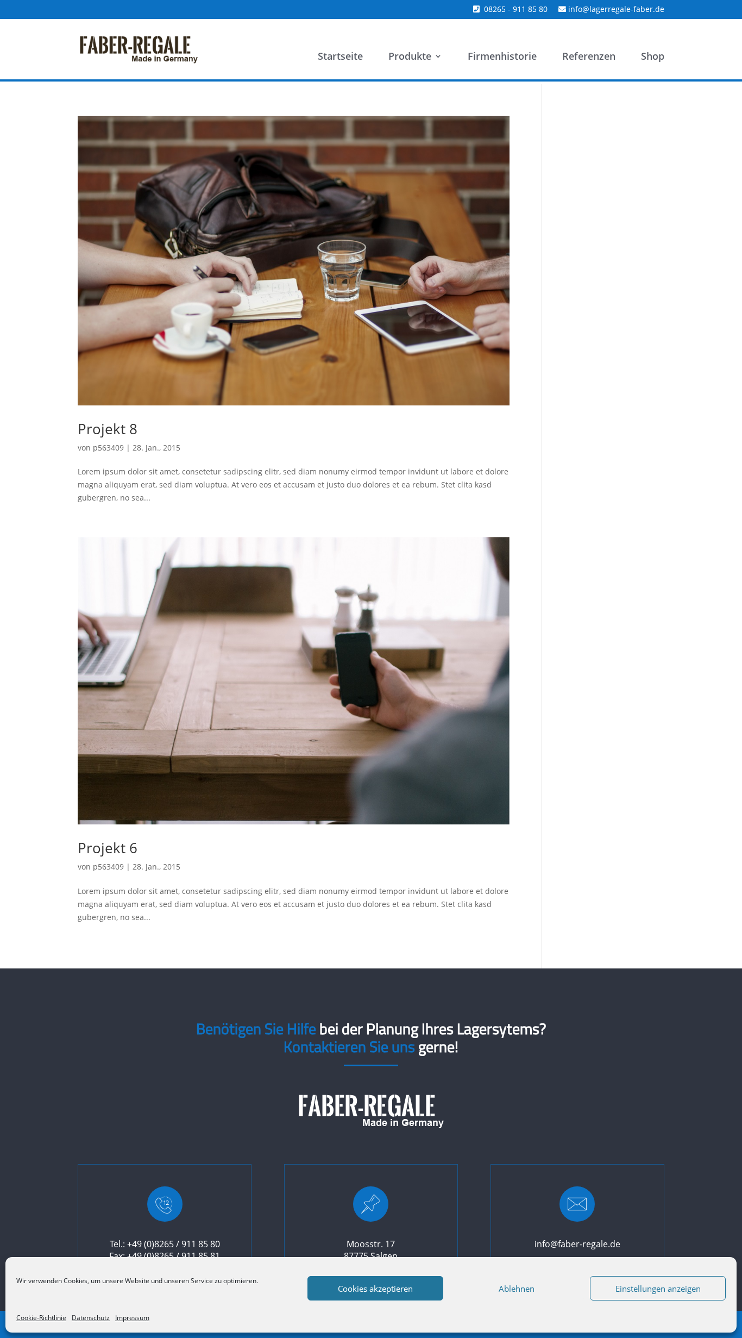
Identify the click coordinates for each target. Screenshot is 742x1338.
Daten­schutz (91, 1317)
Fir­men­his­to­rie (502, 57)
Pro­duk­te (409, 57)
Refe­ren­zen (588, 57)
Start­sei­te (340, 57)
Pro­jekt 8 (107, 429)
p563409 (108, 447)
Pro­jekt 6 (107, 848)
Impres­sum (132, 1317)
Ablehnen (517, 1288)
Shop (652, 57)
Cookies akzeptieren (375, 1288)
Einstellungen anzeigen (658, 1288)
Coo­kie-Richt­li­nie (41, 1317)
